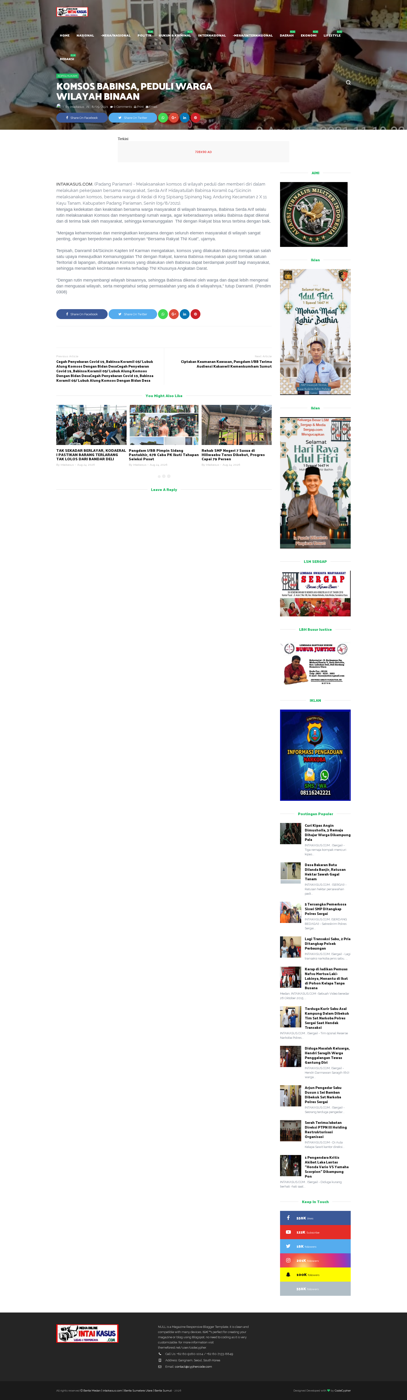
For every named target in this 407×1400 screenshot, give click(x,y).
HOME (64, 35)
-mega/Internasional (253, 35)
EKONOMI (309, 35)
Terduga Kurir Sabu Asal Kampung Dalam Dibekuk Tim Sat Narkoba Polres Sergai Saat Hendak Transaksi (327, 1017)
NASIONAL (85, 35)
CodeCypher (343, 1390)
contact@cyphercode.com (193, 1366)
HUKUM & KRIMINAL (175, 35)
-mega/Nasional (115, 35)
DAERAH (287, 35)
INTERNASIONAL (212, 35)
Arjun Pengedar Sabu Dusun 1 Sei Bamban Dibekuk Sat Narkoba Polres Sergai (323, 1094)
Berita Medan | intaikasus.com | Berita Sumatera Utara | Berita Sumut (127, 1390)
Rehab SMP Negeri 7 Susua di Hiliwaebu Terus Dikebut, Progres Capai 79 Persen (233, 454)
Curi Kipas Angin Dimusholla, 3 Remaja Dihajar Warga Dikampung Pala (328, 832)
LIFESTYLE (332, 35)
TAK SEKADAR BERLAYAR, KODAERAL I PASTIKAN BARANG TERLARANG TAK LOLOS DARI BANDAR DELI (91, 454)
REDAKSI (67, 59)
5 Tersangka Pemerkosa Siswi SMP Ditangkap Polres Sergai (325, 909)
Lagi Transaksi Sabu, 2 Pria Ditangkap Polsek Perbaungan (327, 943)
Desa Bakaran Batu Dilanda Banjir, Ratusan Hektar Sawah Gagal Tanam (325, 871)
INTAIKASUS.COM (74, 184)
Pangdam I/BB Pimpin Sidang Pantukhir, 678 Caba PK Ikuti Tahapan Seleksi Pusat (164, 454)
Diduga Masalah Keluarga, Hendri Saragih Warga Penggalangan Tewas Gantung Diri (327, 1055)
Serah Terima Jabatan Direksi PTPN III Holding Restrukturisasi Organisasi (326, 1129)
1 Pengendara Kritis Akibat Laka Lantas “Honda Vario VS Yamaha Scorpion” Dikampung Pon (327, 1166)
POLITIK (144, 35)
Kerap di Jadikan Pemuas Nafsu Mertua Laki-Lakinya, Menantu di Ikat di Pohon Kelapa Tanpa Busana (326, 978)
